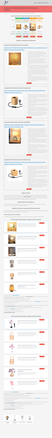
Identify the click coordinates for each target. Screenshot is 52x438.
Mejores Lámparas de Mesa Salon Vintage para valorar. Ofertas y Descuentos (30, 422)
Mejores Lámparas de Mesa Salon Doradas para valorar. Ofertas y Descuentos (22, 422)
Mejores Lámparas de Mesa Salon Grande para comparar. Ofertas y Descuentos (7, 422)
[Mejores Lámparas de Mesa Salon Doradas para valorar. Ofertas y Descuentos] (22, 418)
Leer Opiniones (42, 235)
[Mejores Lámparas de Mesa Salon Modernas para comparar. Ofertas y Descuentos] (14, 418)
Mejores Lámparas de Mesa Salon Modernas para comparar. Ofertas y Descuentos (15, 422)
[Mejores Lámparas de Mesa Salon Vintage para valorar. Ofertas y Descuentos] (29, 418)
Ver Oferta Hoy (19, 36)
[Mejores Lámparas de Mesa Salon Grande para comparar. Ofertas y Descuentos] (7, 418)
